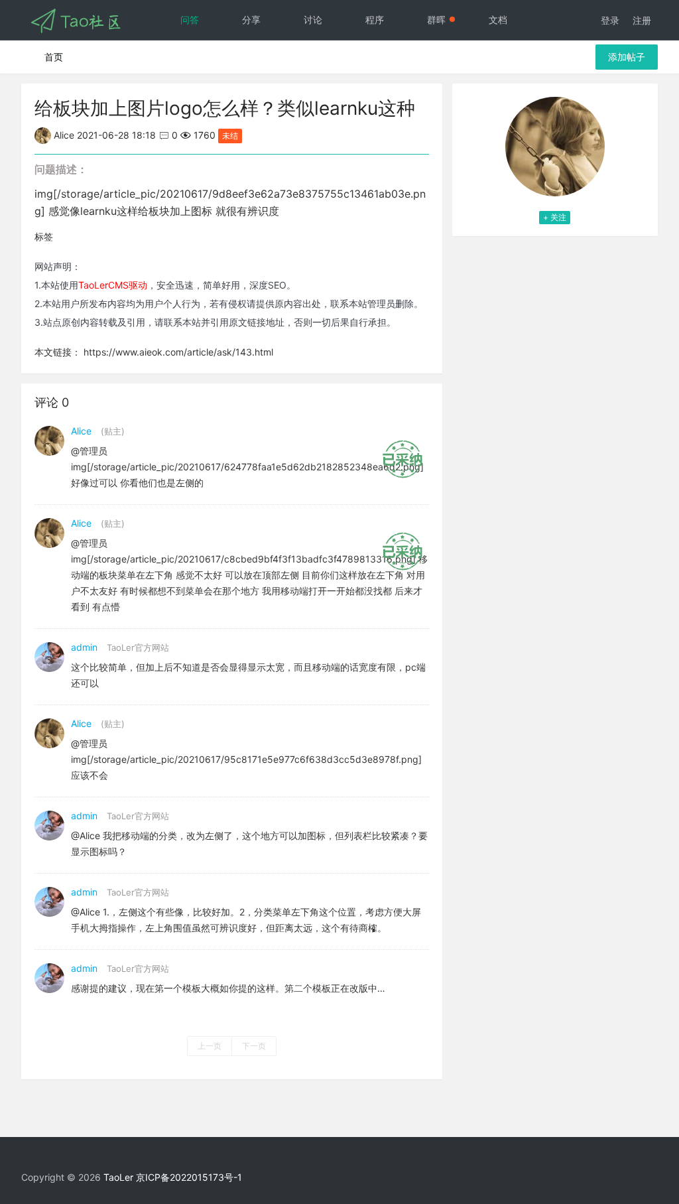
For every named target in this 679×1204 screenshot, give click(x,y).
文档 (498, 19)
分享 (251, 19)
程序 (374, 19)
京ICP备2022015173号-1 (189, 1177)
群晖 (436, 19)
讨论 (313, 19)
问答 (189, 19)
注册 (642, 20)
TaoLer (118, 1177)
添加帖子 (626, 56)
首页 (53, 56)
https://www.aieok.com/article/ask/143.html (178, 352)
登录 (610, 20)
